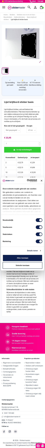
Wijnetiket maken (32, 385)
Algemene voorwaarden (12, 363)
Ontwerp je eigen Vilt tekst (33, 389)
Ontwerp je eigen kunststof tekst (32, 381)
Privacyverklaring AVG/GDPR (9, 384)
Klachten (6, 380)
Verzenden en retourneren (8, 376)
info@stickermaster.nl (12, 417)
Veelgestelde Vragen (10, 366)
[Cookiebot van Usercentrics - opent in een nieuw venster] (27, 180)
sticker (16, 109)
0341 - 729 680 (37, 1)
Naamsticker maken (33, 363)
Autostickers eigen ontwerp (32, 375)
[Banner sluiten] (41, 180)
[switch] (39, 227)
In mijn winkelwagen (24, 150)
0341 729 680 (9, 413)
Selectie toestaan (22, 265)
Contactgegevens (9, 372)
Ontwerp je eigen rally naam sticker (33, 395)
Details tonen (32, 251)
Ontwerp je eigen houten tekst (32, 370)
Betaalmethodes (9, 369)
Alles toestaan (22, 258)
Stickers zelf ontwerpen (34, 366)
